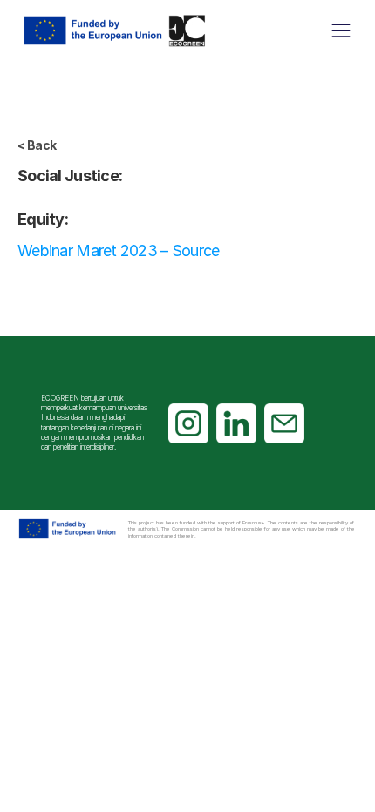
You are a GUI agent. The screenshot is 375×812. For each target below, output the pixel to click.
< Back (37, 145)
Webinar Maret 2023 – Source (118, 250)
